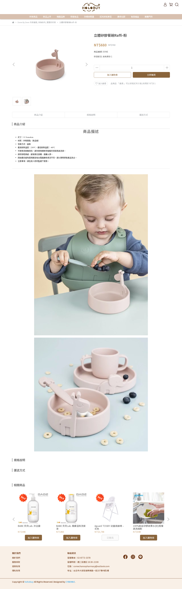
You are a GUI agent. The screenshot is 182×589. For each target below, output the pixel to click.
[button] (86, 64)
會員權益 (135, 16)
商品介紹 (38, 114)
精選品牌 (61, 16)
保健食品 (74, 16)
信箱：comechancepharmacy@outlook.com (88, 566)
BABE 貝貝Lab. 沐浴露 (29, 525)
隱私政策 (16, 570)
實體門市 (149, 16)
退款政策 (16, 566)
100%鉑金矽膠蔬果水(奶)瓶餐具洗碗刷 (148, 527)
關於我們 (16, 557)
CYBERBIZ (70, 581)
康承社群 (121, 16)
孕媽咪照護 (89, 16)
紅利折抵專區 (106, 16)
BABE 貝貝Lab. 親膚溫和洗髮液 (71, 527)
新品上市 (47, 16)
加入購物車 (112, 74)
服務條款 (16, 562)
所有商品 (33, 16)
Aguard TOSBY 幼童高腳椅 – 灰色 (109, 527)
